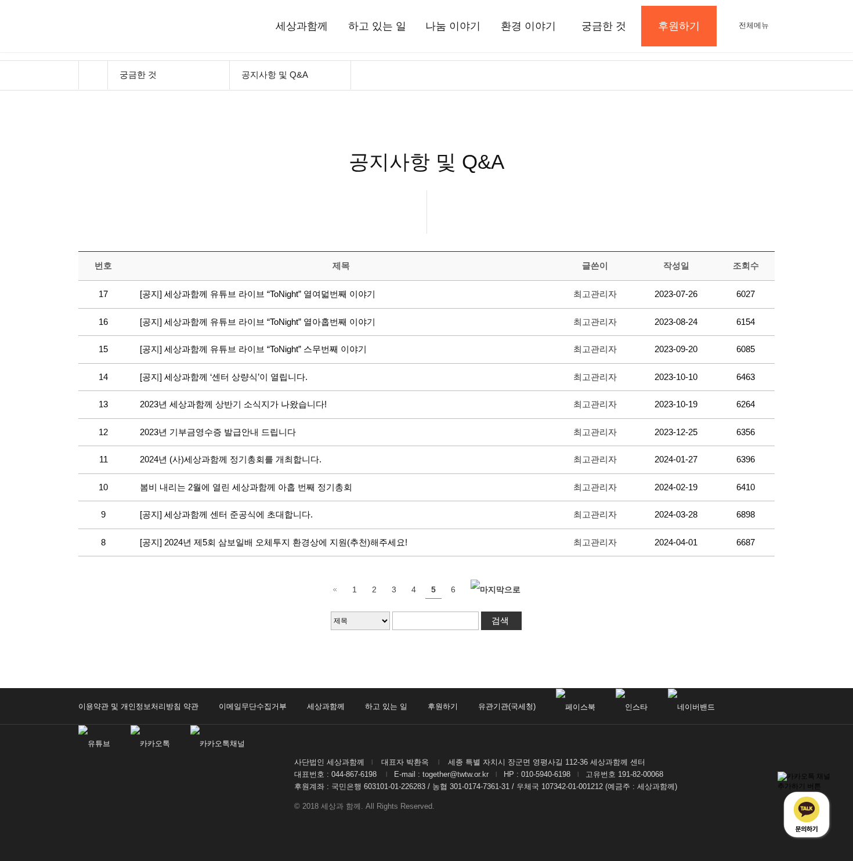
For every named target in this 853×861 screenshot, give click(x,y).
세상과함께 (302, 26)
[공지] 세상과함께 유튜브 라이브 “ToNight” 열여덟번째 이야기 (257, 294)
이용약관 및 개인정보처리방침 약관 (138, 706)
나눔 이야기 (452, 26)
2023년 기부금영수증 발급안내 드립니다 (218, 432)
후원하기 (443, 706)
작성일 (676, 265)
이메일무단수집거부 (253, 706)
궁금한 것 (603, 26)
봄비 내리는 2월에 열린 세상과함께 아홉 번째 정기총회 (247, 487)
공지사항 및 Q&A (274, 74)
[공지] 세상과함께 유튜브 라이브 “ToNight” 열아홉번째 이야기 (257, 322)
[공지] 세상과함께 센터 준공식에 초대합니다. (226, 514)
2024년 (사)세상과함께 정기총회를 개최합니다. (230, 459)
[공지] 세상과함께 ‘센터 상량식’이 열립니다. (224, 377)
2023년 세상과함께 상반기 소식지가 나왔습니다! (233, 404)
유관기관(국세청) (507, 706)
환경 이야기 (528, 26)
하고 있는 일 (377, 26)
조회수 (746, 265)
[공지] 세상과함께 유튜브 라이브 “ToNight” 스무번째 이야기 (253, 349)
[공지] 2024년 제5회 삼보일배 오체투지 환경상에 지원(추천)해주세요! (275, 542)
